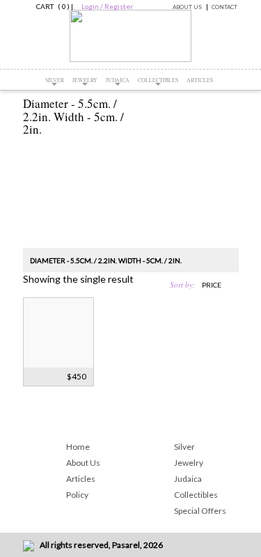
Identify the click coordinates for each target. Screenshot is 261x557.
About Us (187, 6)
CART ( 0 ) (51, 6)
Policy (77, 494)
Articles (200, 80)
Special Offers (200, 510)
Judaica (117, 80)
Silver (54, 80)
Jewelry (84, 80)
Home (78, 446)
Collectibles (158, 80)
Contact (224, 6)
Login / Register (107, 6)
